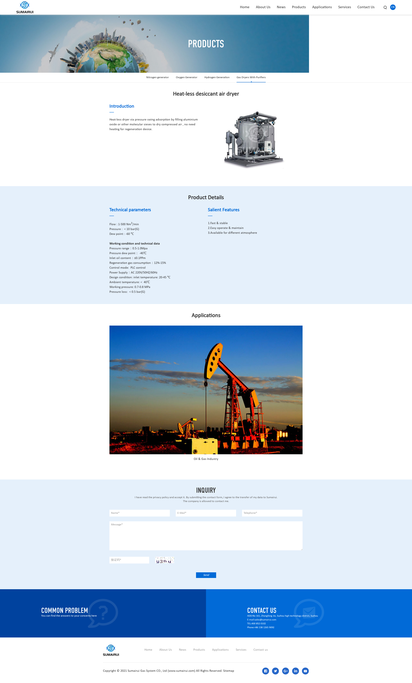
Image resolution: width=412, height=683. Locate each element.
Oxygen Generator (186, 77)
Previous (217, 136)
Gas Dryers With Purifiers (251, 77)
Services (344, 7)
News (281, 7)
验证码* (116, 560)
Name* (115, 513)
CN (393, 7)
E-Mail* (181, 513)
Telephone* (250, 513)
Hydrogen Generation (216, 77)
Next (291, 136)
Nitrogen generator (157, 77)
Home (244, 7)
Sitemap (228, 671)
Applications (322, 7)
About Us (263, 7)
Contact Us (366, 7)
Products (299, 7)
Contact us (260, 649)
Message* (117, 524)
